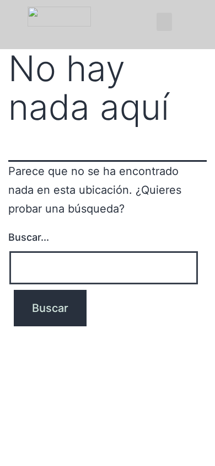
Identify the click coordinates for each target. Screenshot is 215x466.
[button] (164, 22)
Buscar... (28, 237)
